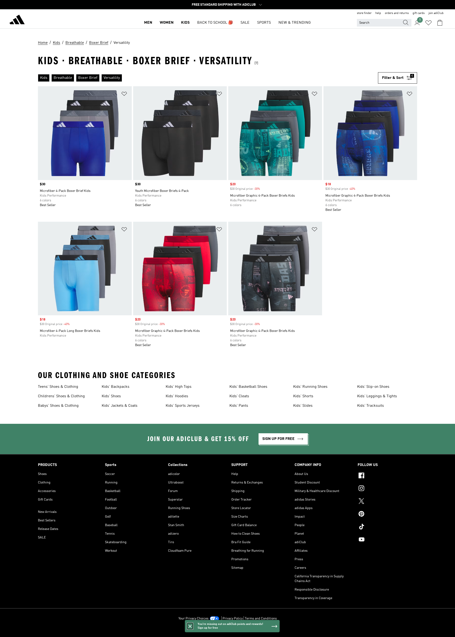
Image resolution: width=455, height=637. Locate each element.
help (378, 13)
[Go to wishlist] (428, 22)
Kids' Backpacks (115, 387)
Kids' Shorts (303, 396)
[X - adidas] (387, 501)
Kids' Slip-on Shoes (373, 387)
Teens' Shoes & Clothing (58, 387)
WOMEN (166, 23)
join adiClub (436, 13)
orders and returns (397, 13)
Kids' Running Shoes (310, 387)
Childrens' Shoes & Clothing (61, 396)
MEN (148, 23)
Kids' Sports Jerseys (183, 406)
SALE (245, 23)
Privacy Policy (233, 618)
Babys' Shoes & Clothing (58, 406)
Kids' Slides (303, 406)
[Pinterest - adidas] (387, 514)
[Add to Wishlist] (124, 94)
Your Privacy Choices (193, 618)
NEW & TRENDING (294, 23)
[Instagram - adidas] (387, 489)
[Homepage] (17, 20)
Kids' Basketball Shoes (248, 387)
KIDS (185, 23)
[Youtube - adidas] (387, 540)
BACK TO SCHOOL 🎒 (215, 23)
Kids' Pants (238, 406)
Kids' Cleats (239, 396)
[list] (208, 78)
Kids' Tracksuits (370, 406)
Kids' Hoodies (177, 396)
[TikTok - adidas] (387, 527)
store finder (364, 13)
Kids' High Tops (178, 387)
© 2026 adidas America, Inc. (227, 630)
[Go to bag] (440, 22)
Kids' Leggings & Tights (377, 396)
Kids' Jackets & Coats (119, 406)
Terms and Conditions (261, 618)
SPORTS (264, 23)
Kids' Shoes (111, 396)
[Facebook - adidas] (387, 476)
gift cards (419, 13)
